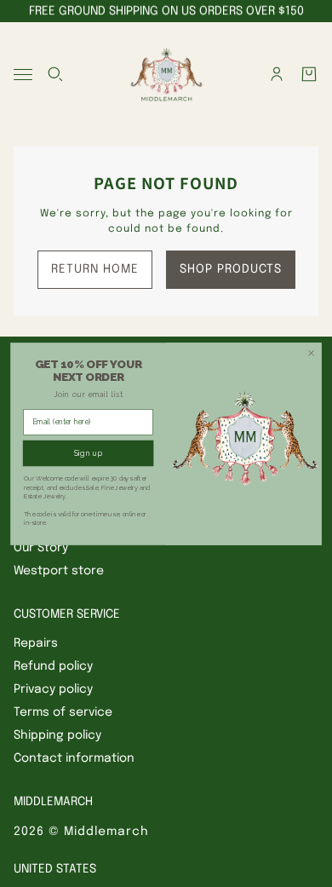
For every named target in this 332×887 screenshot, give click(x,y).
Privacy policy (53, 689)
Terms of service (63, 712)
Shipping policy (57, 735)
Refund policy (53, 666)
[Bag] (309, 74)
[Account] (276, 74)
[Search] (55, 74)
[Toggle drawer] (23, 74)
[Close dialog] (311, 353)
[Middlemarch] (166, 74)
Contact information (74, 758)
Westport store (59, 571)
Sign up (88, 453)
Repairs (36, 643)
